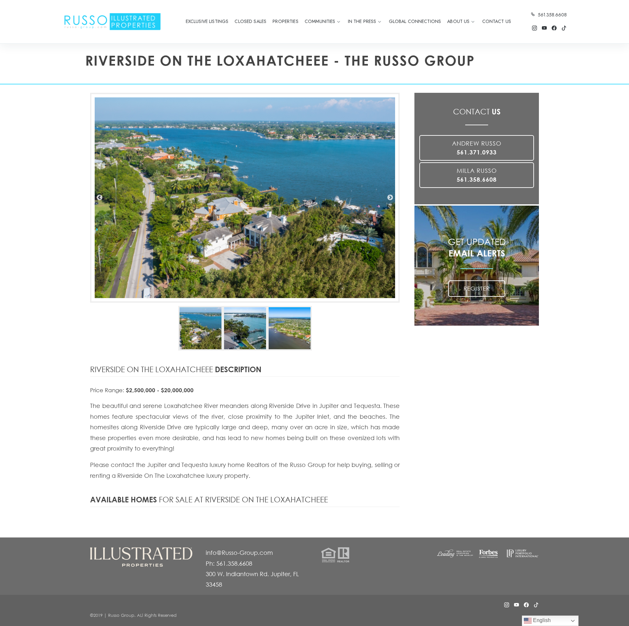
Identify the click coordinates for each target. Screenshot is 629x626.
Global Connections (415, 21)
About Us (458, 21)
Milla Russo (477, 175)
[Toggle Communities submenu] (339, 21)
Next (390, 197)
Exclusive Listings (207, 21)
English (541, 620)
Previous (99, 197)
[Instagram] (534, 28)
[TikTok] (564, 28)
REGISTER (477, 288)
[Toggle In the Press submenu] (379, 21)
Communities (320, 21)
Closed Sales (250, 21)
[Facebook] (554, 28)
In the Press (362, 21)
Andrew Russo (477, 148)
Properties (285, 21)
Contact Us (496, 21)
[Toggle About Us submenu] (473, 21)
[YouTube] (544, 28)
